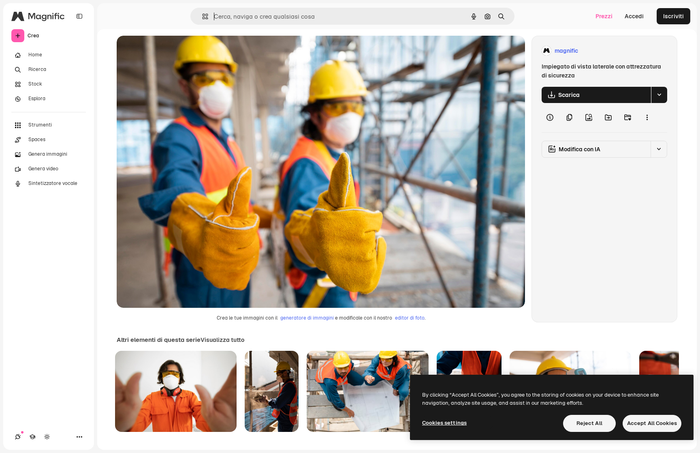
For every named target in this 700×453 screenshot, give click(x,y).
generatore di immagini (307, 318)
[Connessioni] (17, 436)
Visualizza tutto (222, 340)
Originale (170, 51)
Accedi (634, 16)
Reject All (589, 423)
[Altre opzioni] (647, 117)
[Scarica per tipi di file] (659, 95)
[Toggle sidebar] (79, 16)
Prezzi (603, 16)
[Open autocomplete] (202, 16)
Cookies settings (444, 422)
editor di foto (410, 318)
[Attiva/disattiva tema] (47, 436)
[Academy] (32, 436)
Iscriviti (673, 16)
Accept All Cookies (652, 423)
